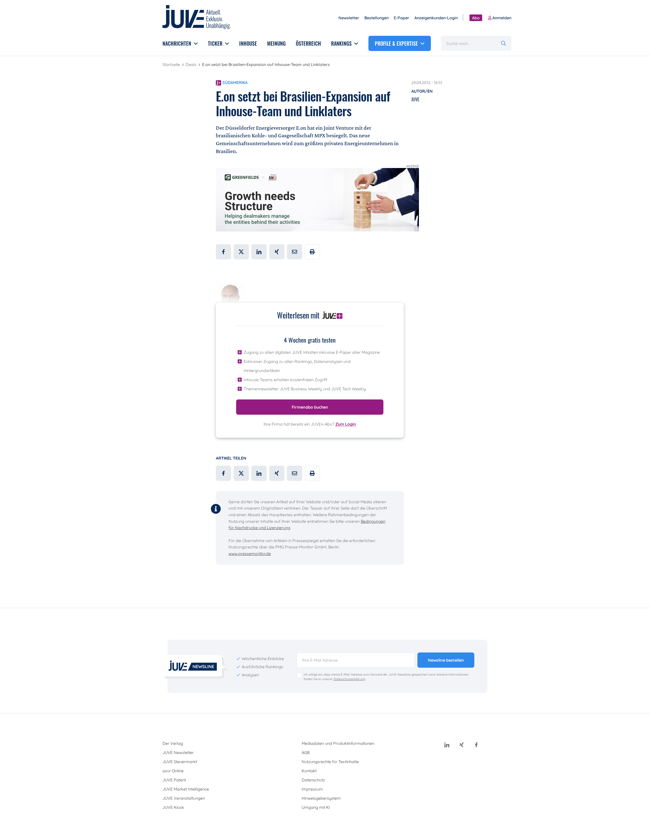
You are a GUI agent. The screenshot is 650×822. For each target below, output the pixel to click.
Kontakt (309, 770)
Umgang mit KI (316, 807)
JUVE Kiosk (173, 807)
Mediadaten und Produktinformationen (338, 743)
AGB (306, 752)
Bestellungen (376, 17)
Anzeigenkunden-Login (436, 17)
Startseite (171, 64)
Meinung (276, 43)
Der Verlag (172, 743)
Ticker (216, 43)
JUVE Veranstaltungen (183, 798)
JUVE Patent (174, 779)
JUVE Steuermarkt (179, 761)
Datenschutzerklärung (349, 679)
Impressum (312, 789)
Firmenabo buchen (310, 407)
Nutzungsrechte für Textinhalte (330, 761)
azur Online (173, 770)
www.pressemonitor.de (250, 553)
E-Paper (401, 17)
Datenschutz (313, 779)
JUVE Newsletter (178, 752)
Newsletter (348, 17)
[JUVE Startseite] (196, 18)
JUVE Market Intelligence (185, 789)
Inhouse (248, 43)
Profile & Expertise (397, 43)
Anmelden (501, 17)
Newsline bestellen (446, 660)
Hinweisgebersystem (321, 798)
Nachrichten (177, 43)
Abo (476, 17)
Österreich (308, 43)
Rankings (342, 43)
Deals (192, 64)
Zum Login (345, 424)
